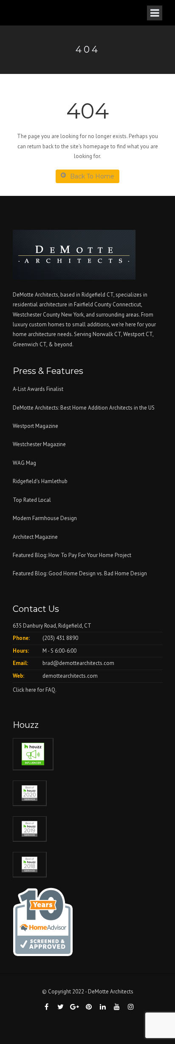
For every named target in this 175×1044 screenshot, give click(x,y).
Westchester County (37, 314)
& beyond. (60, 344)
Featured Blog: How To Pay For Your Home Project (72, 555)
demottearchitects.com (70, 675)
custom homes (47, 324)
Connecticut (127, 304)
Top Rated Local (32, 500)
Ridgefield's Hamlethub (40, 481)
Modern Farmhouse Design (45, 518)
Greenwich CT (29, 344)
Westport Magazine (35, 426)
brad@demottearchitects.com (78, 663)
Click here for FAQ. (34, 689)
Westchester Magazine (39, 444)
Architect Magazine (35, 536)
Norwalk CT (107, 334)
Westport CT (137, 334)
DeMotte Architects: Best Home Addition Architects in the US (84, 407)
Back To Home (92, 176)
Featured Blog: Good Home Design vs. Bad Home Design (80, 573)
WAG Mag (24, 463)
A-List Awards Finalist (38, 389)
